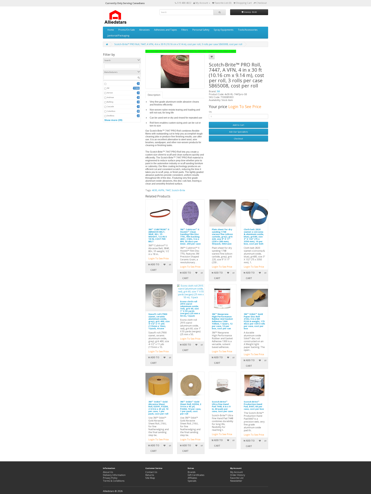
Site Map (150, 477)
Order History (237, 475)
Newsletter (236, 480)
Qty (210, 112)
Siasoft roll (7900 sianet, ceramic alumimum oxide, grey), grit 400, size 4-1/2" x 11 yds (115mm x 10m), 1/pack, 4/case (159, 321)
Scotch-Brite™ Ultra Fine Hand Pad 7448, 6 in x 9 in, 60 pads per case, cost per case (222, 406)
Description (154, 94)
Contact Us (151, 472)
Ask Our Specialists (238, 131)
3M (108, 88)
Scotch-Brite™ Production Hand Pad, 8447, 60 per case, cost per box (254, 405)
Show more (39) (113, 120)
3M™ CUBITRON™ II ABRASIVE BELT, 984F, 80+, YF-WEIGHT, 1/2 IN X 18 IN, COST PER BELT (158, 235)
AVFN (161, 190)
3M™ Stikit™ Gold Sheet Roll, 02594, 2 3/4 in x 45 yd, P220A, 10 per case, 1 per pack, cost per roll (190, 407)
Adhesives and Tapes (165, 29)
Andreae (110, 97)
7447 (168, 190)
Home (110, 29)
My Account (236, 472)
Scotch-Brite (178, 190)
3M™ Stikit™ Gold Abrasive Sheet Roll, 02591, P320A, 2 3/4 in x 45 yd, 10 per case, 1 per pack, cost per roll (158, 407)
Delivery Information (114, 475)
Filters (184, 29)
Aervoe (110, 93)
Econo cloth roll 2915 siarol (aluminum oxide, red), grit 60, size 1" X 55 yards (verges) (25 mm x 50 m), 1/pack (190, 308)
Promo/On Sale (126, 29)
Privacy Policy (110, 477)
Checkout (238, 138)
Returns (149, 475)
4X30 (154, 190)
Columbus (111, 111)
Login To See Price (244, 106)
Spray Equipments (223, 29)
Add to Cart (238, 124)
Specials (192, 480)
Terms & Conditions (113, 480)
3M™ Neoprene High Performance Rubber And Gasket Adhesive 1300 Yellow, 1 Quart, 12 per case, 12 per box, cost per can (222, 321)
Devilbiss (110, 115)
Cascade (110, 106)
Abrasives (144, 29)
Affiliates (192, 477)
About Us (108, 472)
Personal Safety (200, 29)
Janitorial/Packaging (118, 35)
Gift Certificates (196, 475)
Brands (191, 472)
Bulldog (110, 102)
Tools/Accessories (248, 29)
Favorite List (236, 477)
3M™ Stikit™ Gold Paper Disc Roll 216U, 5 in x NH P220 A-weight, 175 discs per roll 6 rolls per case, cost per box (254, 321)
